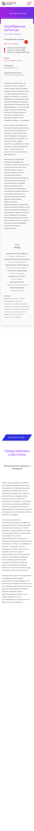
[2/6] (17, 371)
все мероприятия (18, 13)
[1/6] (17, 346)
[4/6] (17, 420)
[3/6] (17, 395)
